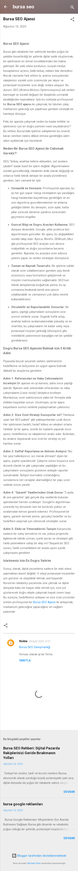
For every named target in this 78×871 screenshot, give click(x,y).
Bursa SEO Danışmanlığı (34, 647)
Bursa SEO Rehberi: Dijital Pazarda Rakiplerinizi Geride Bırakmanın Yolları (31, 753)
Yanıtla (25, 660)
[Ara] (72, 8)
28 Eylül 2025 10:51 (40, 641)
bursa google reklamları (23, 804)
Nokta (23, 641)
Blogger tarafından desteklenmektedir (41, 855)
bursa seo (23, 7)
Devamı (69, 792)
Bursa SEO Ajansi (44, 602)
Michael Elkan (34, 863)
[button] (72, 20)
